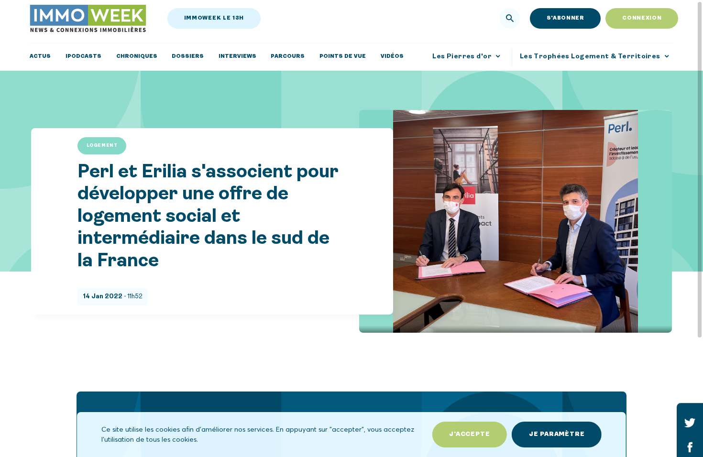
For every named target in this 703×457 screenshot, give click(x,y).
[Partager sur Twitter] (690, 422)
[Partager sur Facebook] (690, 447)
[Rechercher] (510, 18)
